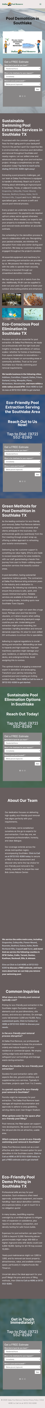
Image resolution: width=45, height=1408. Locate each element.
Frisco (39, 377)
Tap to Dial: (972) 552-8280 (22, 435)
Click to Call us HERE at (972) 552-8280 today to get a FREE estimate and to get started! (21, 1156)
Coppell (18, 197)
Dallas (32, 377)
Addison (6, 377)
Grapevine (6, 191)
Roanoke (6, 194)
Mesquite (21, 380)
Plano (29, 380)
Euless (22, 194)
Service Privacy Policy (30, 1400)
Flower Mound (28, 191)
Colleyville (16, 191)
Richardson (7, 383)
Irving (13, 380)
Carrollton (15, 377)
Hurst (28, 197)
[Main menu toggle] (40, 4)
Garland (6, 380)
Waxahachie (19, 383)
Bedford (14, 194)
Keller (28, 194)
